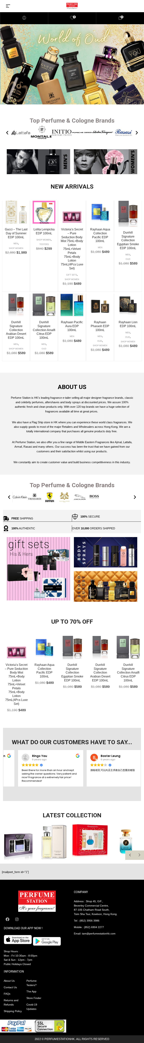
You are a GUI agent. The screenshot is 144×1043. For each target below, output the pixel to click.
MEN (16, 243)
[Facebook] (7, 919)
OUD (128, 259)
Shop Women (16, 248)
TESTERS (44, 244)
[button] (7, 132)
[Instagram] (17, 919)
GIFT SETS (71, 275)
